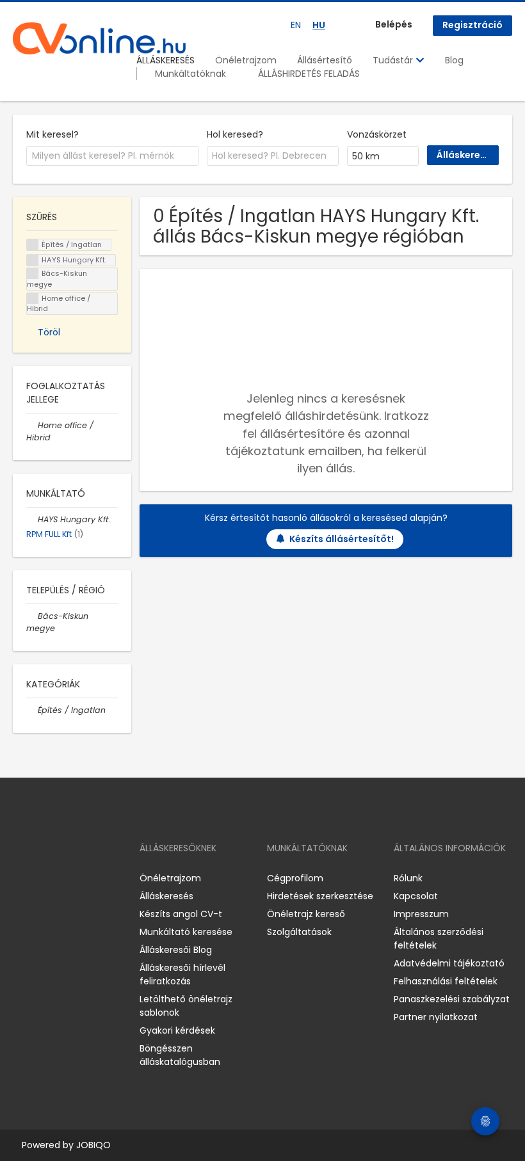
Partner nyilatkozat (436, 1017)
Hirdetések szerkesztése (320, 896)
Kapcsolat (416, 896)
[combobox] (112, 156)
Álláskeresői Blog (176, 949)
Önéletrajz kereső (306, 914)
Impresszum (421, 914)
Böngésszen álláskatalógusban (180, 1055)
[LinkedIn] (64, 878)
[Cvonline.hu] (99, 38)
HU (318, 25)
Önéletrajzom (246, 60)
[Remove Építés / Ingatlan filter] (32, 710)
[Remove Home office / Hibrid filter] (32, 425)
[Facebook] (22, 878)
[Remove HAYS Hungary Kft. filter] (32, 519)
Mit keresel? (52, 134)
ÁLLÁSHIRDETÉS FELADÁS (309, 73)
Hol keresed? (235, 134)
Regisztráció (472, 25)
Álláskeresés (166, 896)
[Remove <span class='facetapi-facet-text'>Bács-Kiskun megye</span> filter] (32, 273)
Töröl (49, 332)
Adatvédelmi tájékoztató (449, 963)
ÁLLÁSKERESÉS (165, 60)
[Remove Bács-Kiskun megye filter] (32, 616)
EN (296, 25)
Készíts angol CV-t (181, 914)
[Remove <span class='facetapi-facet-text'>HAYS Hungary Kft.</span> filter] (32, 260)
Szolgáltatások (299, 931)
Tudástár (394, 60)
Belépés (393, 24)
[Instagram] (43, 878)
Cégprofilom (295, 878)
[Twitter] (83, 878)
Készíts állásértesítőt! (341, 538)
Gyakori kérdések (177, 1030)
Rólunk (408, 878)
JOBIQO (93, 1145)
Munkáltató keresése (186, 931)
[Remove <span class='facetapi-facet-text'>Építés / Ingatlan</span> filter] (32, 244)
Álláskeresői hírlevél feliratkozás (182, 974)
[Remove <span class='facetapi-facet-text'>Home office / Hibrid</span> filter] (32, 298)
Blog (454, 60)
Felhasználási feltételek (445, 981)
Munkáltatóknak (190, 73)
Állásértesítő (324, 60)
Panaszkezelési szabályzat (452, 999)
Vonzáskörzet (377, 134)
